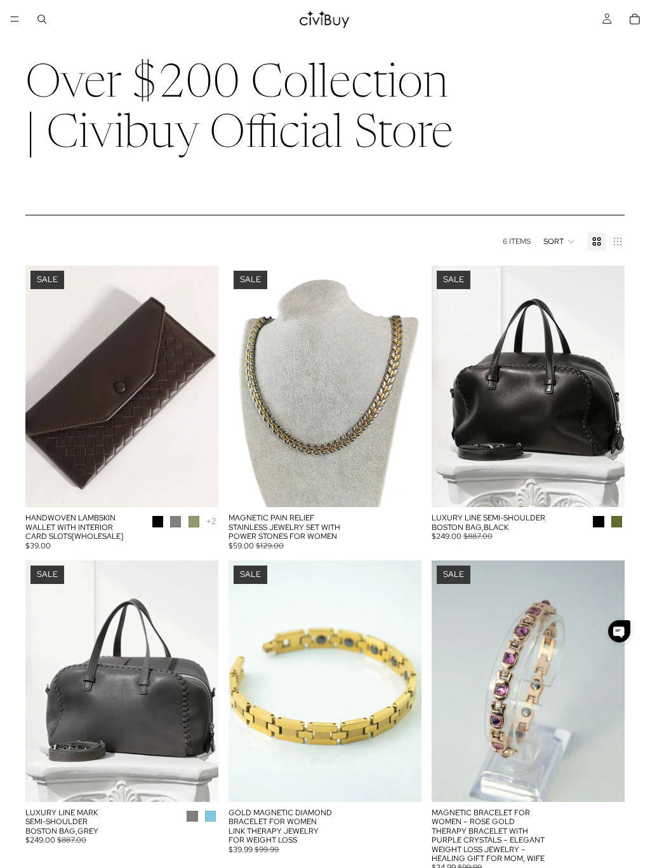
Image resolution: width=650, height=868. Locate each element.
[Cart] (635, 19)
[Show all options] (211, 521)
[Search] (42, 19)
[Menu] (14, 19)
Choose (209, 487)
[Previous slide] (44, 386)
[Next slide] (199, 386)
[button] (559, 241)
